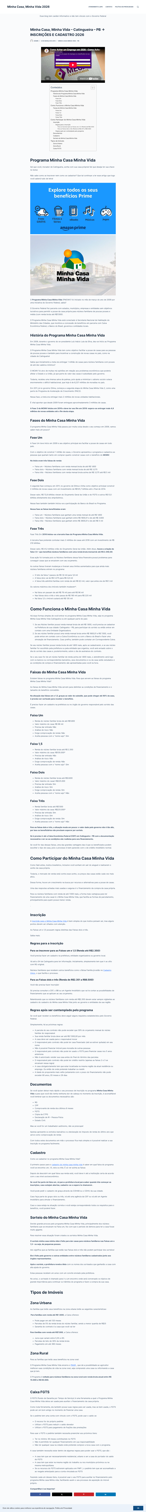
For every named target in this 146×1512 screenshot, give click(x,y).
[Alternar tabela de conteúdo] (91, 88)
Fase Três (59, 103)
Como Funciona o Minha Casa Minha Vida (67, 105)
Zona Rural (57, 146)
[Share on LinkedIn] (106, 1494)
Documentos (57, 133)
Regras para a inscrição (63, 125)
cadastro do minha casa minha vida (67, 1164)
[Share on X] (62, 1494)
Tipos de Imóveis (57, 141)
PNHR (73, 1365)
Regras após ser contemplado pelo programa (70, 131)
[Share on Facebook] (40, 1494)
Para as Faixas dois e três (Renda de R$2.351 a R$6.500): (74, 129)
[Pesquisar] (138, 7)
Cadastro (56, 136)
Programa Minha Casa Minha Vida (64, 91)
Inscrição (56, 122)
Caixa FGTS (57, 148)
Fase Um (58, 98)
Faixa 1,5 (58, 113)
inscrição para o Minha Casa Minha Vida (49, 921)
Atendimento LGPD (96, 7)
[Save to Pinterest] (84, 1494)
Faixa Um (58, 110)
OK (138, 1508)
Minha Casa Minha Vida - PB (68, 41)
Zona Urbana (57, 143)
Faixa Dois (59, 115)
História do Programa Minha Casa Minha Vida (69, 93)
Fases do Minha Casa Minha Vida (64, 96)
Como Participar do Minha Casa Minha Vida (68, 120)
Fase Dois (59, 101)
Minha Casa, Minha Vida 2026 (28, 6)
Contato (109, 7)
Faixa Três (59, 117)
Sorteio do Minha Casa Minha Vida (65, 138)
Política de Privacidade (63, 1508)
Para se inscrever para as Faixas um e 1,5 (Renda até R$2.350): (76, 127)
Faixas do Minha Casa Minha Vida (64, 108)
